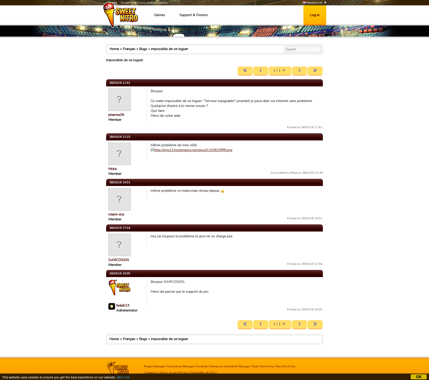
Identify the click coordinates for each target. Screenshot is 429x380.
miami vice (116, 214)
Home (114, 48)
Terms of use (168, 373)
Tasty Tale (258, 366)
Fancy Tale (273, 366)
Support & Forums (193, 15)
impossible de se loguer (169, 48)
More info (123, 377)
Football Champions (210, 366)
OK (419, 376)
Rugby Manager (154, 366)
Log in (315, 15)
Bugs (143, 48)
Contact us (151, 373)
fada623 (123, 305)
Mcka (112, 168)
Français (129, 48)
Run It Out (288, 366)
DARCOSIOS (118, 259)
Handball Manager (237, 366)
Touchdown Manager (181, 366)
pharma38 (116, 114)
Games (159, 15)
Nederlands (315, 3)
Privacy (183, 373)
